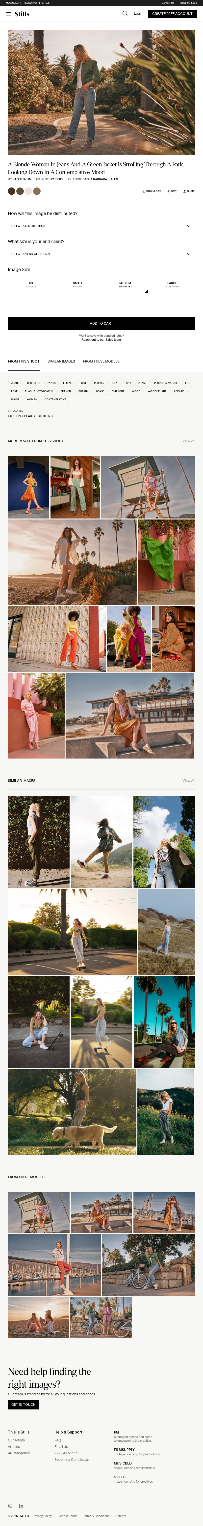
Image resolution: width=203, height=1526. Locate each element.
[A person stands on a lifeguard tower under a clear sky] (148, 487)
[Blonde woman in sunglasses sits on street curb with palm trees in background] (164, 1022)
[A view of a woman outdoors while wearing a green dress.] (166, 562)
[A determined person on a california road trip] (101, 842)
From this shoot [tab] (24, 361)
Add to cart (101, 323)
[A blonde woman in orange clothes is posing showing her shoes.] (28, 487)
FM (116, 1432)
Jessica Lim (22, 179)
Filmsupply (30, 3)
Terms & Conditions (96, 1516)
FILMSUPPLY (124, 1450)
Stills (46, 3)
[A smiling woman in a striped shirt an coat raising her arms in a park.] (164, 842)
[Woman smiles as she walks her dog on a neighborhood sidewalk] (72, 1112)
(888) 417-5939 (188, 3)
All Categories (19, 1453)
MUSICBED (123, 1463)
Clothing (45, 416)
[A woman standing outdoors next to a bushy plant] (39, 842)
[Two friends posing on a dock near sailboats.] (164, 1212)
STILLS (120, 1477)
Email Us (61, 1447)
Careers (120, 1516)
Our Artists (16, 1440)
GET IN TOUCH (23, 1404)
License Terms (67, 1516)
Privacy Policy (42, 1516)
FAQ (57, 1440)
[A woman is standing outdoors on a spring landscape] (165, 1112)
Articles (14, 1447)
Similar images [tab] (61, 361)
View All (188, 441)
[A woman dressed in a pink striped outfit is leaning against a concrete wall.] (36, 716)
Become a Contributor (71, 1460)
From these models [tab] (101, 361)
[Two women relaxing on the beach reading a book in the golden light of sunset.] (38, 1317)
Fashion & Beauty (22, 416)
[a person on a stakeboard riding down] (101, 1022)
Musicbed (12, 3)
